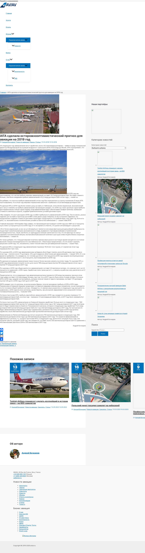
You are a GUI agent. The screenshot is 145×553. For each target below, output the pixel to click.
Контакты (9, 85)
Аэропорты (23, 486)
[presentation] (13, 34)
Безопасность (19, 71)
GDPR (21, 516)
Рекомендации (24, 501)
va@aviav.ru (17, 478)
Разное (32, 142)
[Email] (43, 336)
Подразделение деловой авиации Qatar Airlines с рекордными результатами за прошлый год (111, 288)
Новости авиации (22, 142)
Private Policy (24, 518)
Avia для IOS (23, 514)
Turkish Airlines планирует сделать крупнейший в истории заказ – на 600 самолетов (39, 402)
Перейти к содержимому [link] (9, 1)
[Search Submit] (94, 333)
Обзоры (22, 495)
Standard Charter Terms (27, 525)
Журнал (9, 34)
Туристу (22, 504)
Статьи (38, 142)
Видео (8, 53)
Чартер (21, 487)
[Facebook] (43, 329)
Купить (8, 27)
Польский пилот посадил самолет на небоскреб (96, 405)
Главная (9, 13)
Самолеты (41, 407)
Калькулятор (23, 529)
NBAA (21, 523)
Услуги (8, 20)
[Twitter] (43, 332)
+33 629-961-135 (19, 474)
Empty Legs (23, 531)
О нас (8, 60)
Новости (17, 46)
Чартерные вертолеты (27, 489)
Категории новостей (99, 145)
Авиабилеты (23, 527)
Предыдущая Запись (8, 343)
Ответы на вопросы (26, 497)
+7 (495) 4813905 (19, 476)
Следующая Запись (8, 345)
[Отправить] (43, 339)
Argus (21, 521)
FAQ (15, 78)
